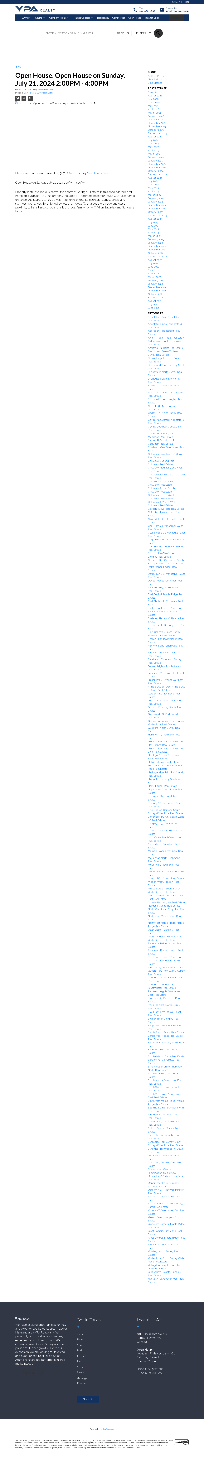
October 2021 (155, 294)
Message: (82, 1378)
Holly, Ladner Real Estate (162, 785)
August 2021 (155, 300)
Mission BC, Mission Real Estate (166, 878)
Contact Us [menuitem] (176, 17)
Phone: (81, 1356)
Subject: (81, 1367)
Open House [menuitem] (134, 18)
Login (186, 2)
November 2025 (157, 126)
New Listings (155, 79)
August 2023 (155, 218)
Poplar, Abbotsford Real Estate (165, 957)
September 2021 (157, 297)
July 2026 (153, 98)
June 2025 (153, 143)
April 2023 (153, 232)
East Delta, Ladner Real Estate (165, 607)
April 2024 (153, 191)
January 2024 (155, 201)
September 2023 (157, 215)
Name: (81, 1334)
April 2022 (153, 273)
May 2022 (153, 270)
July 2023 (153, 222)
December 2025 (157, 122)
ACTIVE (150, 26)
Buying (25, 18)
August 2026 (155, 95)
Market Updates (82, 18)
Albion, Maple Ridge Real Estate (166, 337)
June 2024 (153, 184)
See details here (97, 173)
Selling (38, 18)
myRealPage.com (107, 1429)
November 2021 (157, 290)
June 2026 (154, 102)
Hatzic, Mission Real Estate (163, 761)
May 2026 (153, 105)
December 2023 (157, 205)
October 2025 (156, 129)
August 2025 (155, 136)
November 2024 (157, 167)
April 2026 (153, 109)
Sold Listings (155, 82)
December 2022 (157, 246)
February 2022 (156, 280)
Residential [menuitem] (103, 18)
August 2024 (155, 177)
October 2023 (155, 211)
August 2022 (155, 259)
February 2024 (156, 198)
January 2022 (155, 283)
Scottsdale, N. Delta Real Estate (166, 1056)
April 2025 (153, 150)
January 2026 (155, 119)
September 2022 (157, 256)
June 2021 (153, 307)
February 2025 (156, 157)
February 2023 (156, 239)
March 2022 (154, 276)
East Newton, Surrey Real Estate (39, 93)
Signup (176, 2)
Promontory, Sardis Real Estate (165, 967)
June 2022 (153, 266)
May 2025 (153, 146)
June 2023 (153, 225)
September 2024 (157, 174)
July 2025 (153, 140)
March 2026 (154, 112)
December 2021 (157, 287)
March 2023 (154, 235)
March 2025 (154, 153)
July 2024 (153, 181)
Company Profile (58, 18)
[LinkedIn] (33, 1373)
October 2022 (155, 253)
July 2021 (153, 304)
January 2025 (155, 160)
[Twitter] (26, 1373)
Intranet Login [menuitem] (152, 18)
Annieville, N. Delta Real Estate (165, 347)
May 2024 (153, 188)
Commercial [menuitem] (118, 18)
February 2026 (156, 116)
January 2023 (155, 242)
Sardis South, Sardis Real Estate (166, 1032)
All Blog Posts (156, 75)
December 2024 (157, 163)
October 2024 (155, 170)
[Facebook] (18, 1373)
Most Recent (155, 92)
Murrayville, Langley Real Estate (166, 902)
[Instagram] (41, 1373)
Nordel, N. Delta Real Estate (164, 905)
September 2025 (157, 133)
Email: (80, 1345)
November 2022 (157, 249)
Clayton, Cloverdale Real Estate (166, 508)
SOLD (161, 26)
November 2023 (157, 208)
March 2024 (154, 194)
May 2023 (153, 229)
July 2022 (153, 263)
